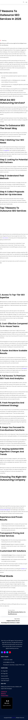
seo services (5, 237)
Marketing (4, 40)
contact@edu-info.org (8, 662)
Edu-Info (3, 640)
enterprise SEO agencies (5, 509)
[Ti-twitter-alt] (7, 652)
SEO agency (24, 368)
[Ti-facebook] (2, 652)
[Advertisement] (14, 279)
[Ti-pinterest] (5, 652)
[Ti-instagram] (10, 652)
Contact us (23, 568)
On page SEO (6, 150)
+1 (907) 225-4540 (7, 659)
